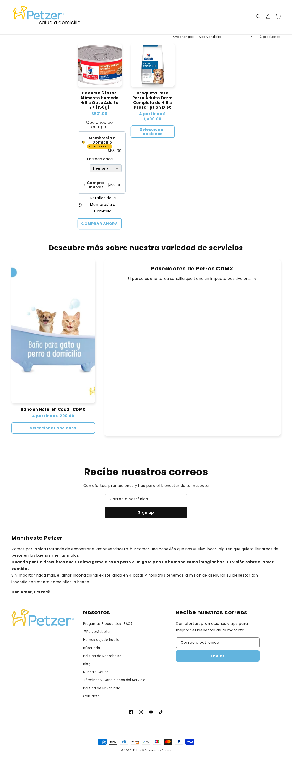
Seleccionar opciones (152, 131)
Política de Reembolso (102, 656)
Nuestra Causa (96, 672)
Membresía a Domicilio (102, 140)
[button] (258, 16)
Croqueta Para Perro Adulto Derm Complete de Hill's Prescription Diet (153, 100)
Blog (86, 664)
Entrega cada (100, 159)
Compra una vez (95, 185)
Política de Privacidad (101, 688)
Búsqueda (91, 648)
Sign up (146, 512)
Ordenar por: (183, 37)
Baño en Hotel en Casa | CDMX (53, 409)
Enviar (217, 656)
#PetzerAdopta (96, 631)
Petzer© (138, 750)
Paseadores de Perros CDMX (192, 268)
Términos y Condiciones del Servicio (114, 680)
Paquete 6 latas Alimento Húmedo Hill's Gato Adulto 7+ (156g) (99, 100)
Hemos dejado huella (101, 639)
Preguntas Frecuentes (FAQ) (108, 623)
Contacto (91, 696)
